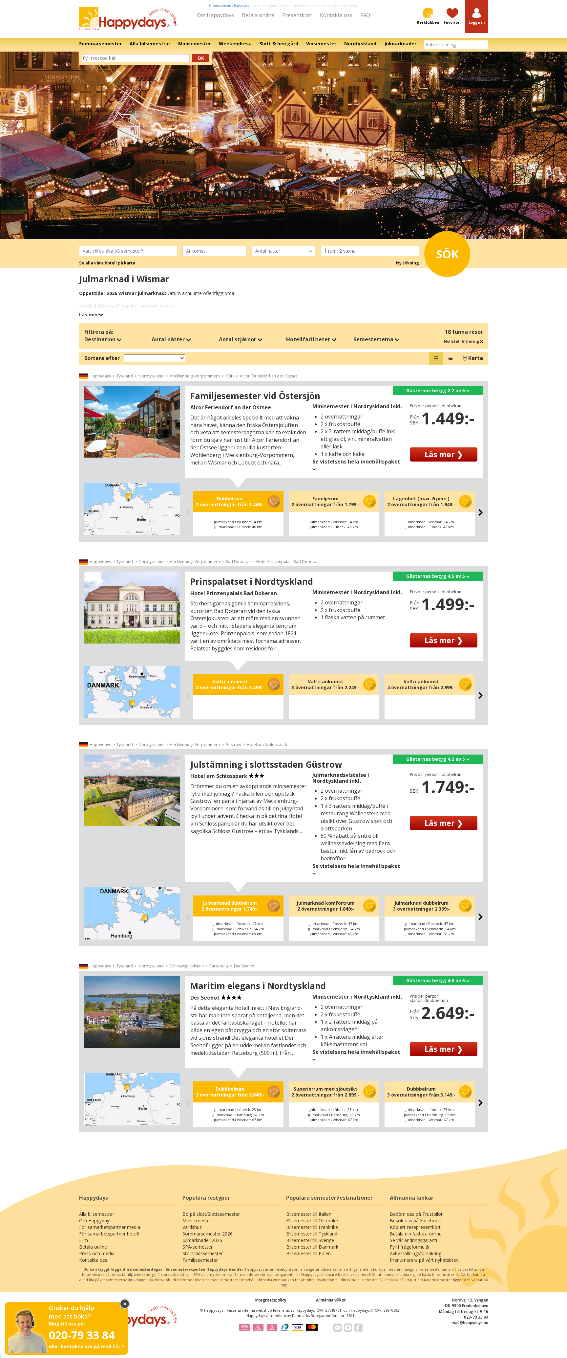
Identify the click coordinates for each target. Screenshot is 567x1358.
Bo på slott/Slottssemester (211, 1214)
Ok (201, 58)
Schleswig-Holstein (186, 966)
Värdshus (192, 1227)
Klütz (229, 376)
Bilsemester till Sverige (310, 1240)
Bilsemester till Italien (308, 1214)
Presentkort (297, 15)
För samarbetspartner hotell (109, 1234)
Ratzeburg (218, 966)
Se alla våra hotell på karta (107, 263)
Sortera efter (102, 358)
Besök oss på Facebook (415, 1220)
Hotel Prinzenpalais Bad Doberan (287, 561)
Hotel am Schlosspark (267, 744)
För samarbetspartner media (109, 1227)
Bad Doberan (238, 561)
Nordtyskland (151, 376)
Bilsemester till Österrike (312, 1220)
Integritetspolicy (270, 1300)
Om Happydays (215, 15)
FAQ (365, 15)
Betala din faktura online (416, 1234)
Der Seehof (244, 966)
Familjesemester (200, 1260)
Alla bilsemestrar (96, 1214)
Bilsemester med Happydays (229, 5)
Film (83, 1240)
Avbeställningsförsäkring (415, 1253)
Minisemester (196, 1220)
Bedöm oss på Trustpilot (416, 1214)
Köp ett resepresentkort (415, 1227)
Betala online (258, 15)
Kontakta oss (336, 15)
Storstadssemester (202, 1253)
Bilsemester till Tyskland (311, 1234)
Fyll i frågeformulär (410, 1247)
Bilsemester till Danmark (312, 1247)
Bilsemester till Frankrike (312, 1227)
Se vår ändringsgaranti (413, 1240)
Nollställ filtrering (462, 341)
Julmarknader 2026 (202, 1240)
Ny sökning (407, 263)
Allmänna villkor (331, 1300)
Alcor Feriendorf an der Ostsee (269, 376)
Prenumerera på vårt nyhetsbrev (424, 1260)
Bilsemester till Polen (308, 1253)
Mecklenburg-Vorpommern (194, 376)
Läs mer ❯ (444, 454)
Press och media (97, 1253)
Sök (447, 253)
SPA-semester (197, 1247)
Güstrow (233, 744)
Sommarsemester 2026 (207, 1234)
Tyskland (124, 376)
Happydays (100, 376)
